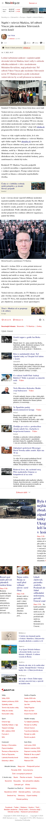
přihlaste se (26, 48)
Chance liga (6, 722)
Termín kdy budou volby (10, 707)
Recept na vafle (29, 734)
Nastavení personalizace (29, 812)
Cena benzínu (28, 770)
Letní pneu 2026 (30, 745)
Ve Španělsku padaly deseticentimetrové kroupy (23, 408)
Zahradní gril (18, 784)
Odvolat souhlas (13, 812)
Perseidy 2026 (16, 770)
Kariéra (31, 807)
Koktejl (15, 434)
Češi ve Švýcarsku (8, 754)
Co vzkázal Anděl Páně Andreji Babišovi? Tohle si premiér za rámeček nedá (29, 378)
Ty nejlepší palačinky (31, 722)
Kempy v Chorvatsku (9, 745)
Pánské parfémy (22, 799)
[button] (23, 93)
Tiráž (37, 807)
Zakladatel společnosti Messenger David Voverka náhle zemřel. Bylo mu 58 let (28, 450)
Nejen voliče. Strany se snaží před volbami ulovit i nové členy (23, 583)
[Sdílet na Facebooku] (40, 320)
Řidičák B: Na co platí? (32, 754)
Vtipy (15, 383)
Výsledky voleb (7, 704)
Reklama (24, 807)
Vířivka (27, 784)
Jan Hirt (27, 704)
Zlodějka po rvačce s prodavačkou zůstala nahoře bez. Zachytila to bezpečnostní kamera (27, 428)
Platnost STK (28, 760)
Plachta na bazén (26, 777)
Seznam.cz (33, 3)
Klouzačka (17, 781)
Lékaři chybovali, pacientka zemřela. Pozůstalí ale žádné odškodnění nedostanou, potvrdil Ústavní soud (39, 588)
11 (44, 43)
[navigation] (2, 3)
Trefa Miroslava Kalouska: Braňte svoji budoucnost (27, 389)
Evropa (3, 313)
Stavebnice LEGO (10, 792)
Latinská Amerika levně (10, 757)
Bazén (16, 777)
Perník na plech (29, 737)
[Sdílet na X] (43, 320)
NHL (3, 737)
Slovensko (20, 326)
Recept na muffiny (30, 725)
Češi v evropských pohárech (22, 773)
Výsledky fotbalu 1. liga (10, 725)
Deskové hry (11, 795)
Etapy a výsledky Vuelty (32, 701)
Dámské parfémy (25, 792)
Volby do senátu (7, 711)
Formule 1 (5, 734)
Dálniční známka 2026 (32, 748)
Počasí (15, 412)
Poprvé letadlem (7, 748)
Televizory (21, 795)
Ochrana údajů (35, 809)
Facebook (8, 807)
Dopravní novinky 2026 (32, 751)
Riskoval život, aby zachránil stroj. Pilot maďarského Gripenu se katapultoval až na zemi (27, 472)
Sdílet (36, 43)
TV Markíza (30, 326)
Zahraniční (16, 361)
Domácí (3, 191)
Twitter (16, 807)
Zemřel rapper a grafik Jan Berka (26, 337)
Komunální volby (8, 714)
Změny (39, 326)
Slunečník (8, 781)
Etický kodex (23, 809)
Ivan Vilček (11, 35)
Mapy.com (21, 766)
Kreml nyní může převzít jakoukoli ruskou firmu (6, 580)
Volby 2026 (6, 698)
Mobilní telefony (31, 788)
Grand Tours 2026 (30, 714)
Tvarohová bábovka (31, 731)
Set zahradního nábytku (31, 781)
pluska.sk (41, 126)
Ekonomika (16, 455)
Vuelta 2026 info (30, 698)
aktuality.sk (26, 141)
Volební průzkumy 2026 (10, 701)
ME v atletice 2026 (8, 731)
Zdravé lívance (29, 728)
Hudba (15, 340)
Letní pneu (36, 792)
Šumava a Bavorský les (10, 751)
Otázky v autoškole (31, 757)
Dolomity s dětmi (8, 760)
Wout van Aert (29, 711)
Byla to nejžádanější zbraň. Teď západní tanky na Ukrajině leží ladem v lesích (28, 356)
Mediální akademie (10, 809)
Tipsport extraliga (8, 728)
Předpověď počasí (33, 766)
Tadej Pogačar (29, 707)
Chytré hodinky (32, 795)
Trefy (15, 393)
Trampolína (38, 777)
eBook (28, 43)
